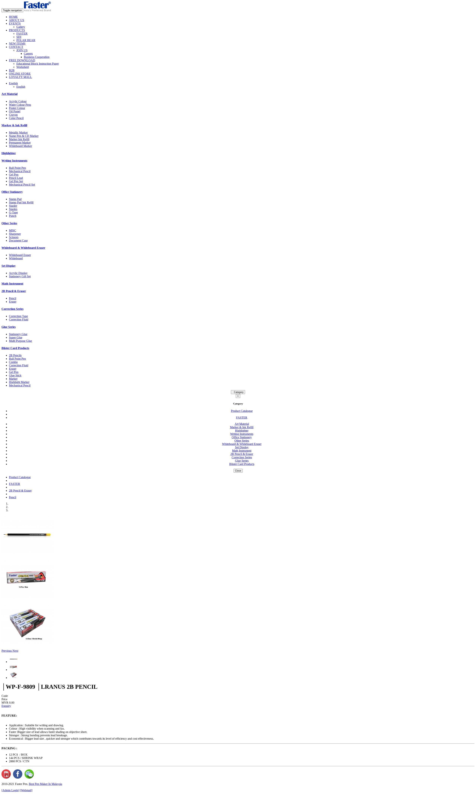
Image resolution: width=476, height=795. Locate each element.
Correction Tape (18, 316)
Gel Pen (13, 174)
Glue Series (8, 326)
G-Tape (13, 212)
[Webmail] (26, 790)
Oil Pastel (14, 111)
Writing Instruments (14, 160)
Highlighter (8, 153)
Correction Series (12, 308)
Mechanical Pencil (19, 171)
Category (238, 392)
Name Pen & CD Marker (23, 135)
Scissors (13, 237)
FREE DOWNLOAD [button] (22, 60)
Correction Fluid (18, 319)
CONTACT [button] (16, 46)
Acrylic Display (18, 273)
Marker (13, 378)
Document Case (18, 240)
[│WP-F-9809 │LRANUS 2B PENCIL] (27, 554)
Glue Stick (15, 375)
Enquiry (6, 705)
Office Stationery (12, 191)
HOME (13, 16)
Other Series (9, 223)
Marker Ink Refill (19, 139)
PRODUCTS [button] (17, 30)
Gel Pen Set (16, 181)
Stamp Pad (15, 199)
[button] (6, 650)
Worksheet (22, 67)
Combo (13, 362)
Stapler (13, 205)
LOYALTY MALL (20, 77)
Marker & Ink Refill (14, 125)
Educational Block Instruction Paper (37, 63)
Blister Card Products (15, 348)
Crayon (13, 114)
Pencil (12, 298)
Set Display (8, 265)
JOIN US (22, 50)
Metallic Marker (18, 132)
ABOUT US (16, 20)
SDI (18, 36)
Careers (28, 53)
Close (238, 470)
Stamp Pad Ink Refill (21, 202)
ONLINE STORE (20, 73)
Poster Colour (17, 108)
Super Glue (15, 337)
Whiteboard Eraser (20, 255)
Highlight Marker (19, 382)
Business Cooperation (36, 57)
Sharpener (15, 233)
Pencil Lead (16, 177)
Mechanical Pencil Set (22, 184)
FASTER (22, 33)
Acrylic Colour (18, 101)
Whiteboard (16, 258)
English (20, 86)
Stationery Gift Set (20, 276)
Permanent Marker (20, 142)
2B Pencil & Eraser (13, 291)
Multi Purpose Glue (20, 340)
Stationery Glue (18, 334)
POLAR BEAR (25, 40)
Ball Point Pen (17, 167)
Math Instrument (12, 283)
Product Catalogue (242, 410)
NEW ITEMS (17, 43)
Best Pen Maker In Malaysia (45, 784)
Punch (12, 215)
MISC (12, 230)
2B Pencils (15, 355)
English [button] (13, 83)
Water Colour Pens (20, 104)
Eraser (12, 301)
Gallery (20, 26)
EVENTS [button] (15, 23)
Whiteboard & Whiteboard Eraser (23, 247)
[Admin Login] (10, 790)
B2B (12, 70)
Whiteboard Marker (20, 146)
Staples (13, 209)
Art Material (9, 93)
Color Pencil (16, 118)
